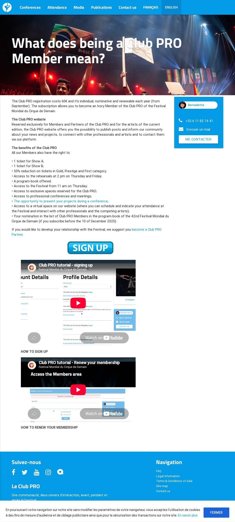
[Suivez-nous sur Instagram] (49, 472)
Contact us (127, 7)
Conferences (30, 7)
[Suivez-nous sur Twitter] (25, 472)
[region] (117, 511)
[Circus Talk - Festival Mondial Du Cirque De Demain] (60, 472)
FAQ (158, 471)
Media (79, 7)
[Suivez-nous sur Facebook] (14, 472)
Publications (101, 7)
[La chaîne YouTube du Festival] (37, 472)
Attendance (57, 7)
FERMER (216, 513)
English (171, 7)
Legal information (168, 476)
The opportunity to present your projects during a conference (61, 201)
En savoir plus (188, 515)
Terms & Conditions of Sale (174, 481)
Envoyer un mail (198, 129)
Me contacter (198, 139)
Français (150, 7)
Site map (162, 486)
